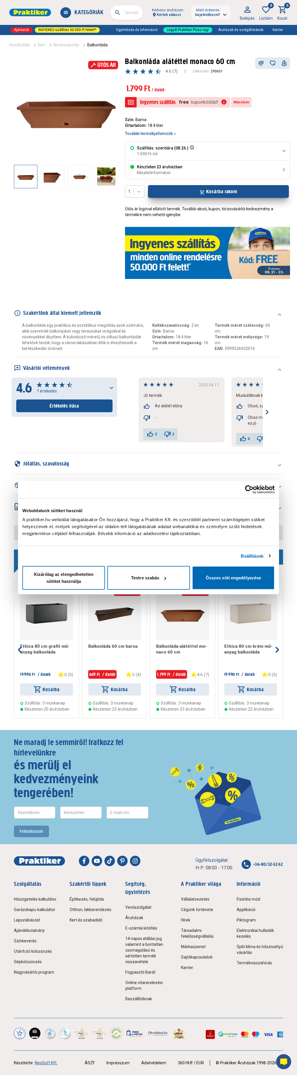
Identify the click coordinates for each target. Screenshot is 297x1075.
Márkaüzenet (193, 946)
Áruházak (134, 917)
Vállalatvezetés (195, 899)
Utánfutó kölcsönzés (33, 951)
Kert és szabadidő (86, 920)
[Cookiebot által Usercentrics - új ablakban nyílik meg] (249, 489)
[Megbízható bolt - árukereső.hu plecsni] (116, 1033)
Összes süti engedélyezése (233, 577)
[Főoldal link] (30, 12)
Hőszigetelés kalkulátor (35, 899)
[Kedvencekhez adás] (272, 63)
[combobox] (127, 13)
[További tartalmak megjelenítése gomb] (106, 176)
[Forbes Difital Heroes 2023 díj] (35, 1033)
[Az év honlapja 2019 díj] (65, 1033)
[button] (191, 151)
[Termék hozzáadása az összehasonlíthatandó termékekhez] (261, 63)
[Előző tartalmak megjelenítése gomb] (14, 176)
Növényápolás (66, 45)
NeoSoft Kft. (46, 1063)
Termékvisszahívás (254, 963)
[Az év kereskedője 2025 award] (179, 1033)
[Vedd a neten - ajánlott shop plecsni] (135, 1033)
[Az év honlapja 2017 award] (99, 1033)
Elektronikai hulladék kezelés (255, 933)
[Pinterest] (122, 861)
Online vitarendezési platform (144, 985)
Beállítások (252, 555)
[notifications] (284, 63)
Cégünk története (197, 909)
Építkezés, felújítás (87, 899)
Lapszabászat (27, 920)
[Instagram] (135, 861)
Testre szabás (145, 577)
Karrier (278, 30)
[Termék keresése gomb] (117, 12)
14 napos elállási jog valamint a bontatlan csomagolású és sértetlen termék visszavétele (144, 950)
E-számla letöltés (141, 928)
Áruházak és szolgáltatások (240, 30)
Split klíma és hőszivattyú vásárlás (260, 949)
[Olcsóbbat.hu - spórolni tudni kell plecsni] (158, 1033)
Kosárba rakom (221, 191)
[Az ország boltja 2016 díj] (81, 1033)
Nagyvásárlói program (34, 972)
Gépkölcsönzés (28, 961)
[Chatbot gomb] (283, 1061)
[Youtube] (97, 861)
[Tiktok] (109, 861)
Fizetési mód (248, 899)
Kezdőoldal (19, 45)
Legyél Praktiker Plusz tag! (188, 30)
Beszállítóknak (138, 998)
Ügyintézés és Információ (136, 30)
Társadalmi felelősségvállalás (197, 933)
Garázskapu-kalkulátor (34, 909)
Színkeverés (25, 941)
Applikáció (246, 909)
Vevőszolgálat (138, 907)
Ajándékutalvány (29, 930)
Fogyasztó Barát (140, 972)
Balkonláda (97, 45)
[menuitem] (247, 12)
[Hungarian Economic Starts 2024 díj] (20, 1033)
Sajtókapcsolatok (197, 957)
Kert (41, 45)
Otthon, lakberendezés (90, 909)
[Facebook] (84, 861)
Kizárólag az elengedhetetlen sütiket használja (63, 578)
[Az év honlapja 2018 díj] (50, 1033)
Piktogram (246, 920)
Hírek (185, 920)
